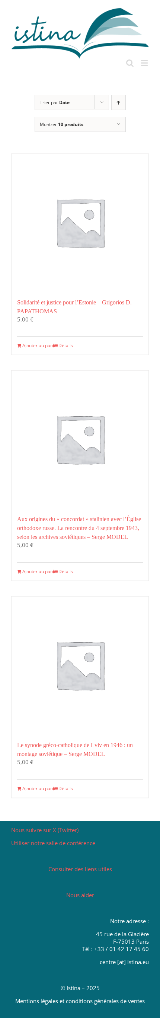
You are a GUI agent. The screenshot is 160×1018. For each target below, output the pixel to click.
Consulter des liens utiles (80, 869)
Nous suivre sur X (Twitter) (45, 830)
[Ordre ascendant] (118, 102)
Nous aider (80, 895)
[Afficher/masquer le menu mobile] (145, 63)
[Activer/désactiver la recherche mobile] (130, 63)
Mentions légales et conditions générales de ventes (80, 1001)
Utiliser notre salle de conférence (53, 843)
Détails (65, 345)
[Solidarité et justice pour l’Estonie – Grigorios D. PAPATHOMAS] (80, 222)
